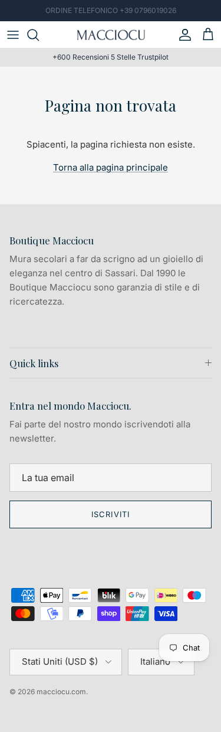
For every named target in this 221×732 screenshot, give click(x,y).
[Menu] (13, 35)
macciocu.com (61, 691)
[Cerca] (39, 35)
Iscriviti (110, 514)
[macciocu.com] (110, 34)
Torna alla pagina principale (110, 167)
